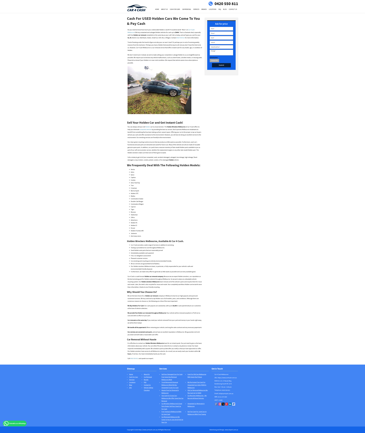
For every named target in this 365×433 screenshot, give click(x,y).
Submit (221, 65)
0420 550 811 (226, 3)
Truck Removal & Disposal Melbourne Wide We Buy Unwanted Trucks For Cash (170, 385)
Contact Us (233, 9)
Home (157, 9)
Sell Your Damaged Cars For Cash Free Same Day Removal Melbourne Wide (171, 377)
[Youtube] (226, 404)
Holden (147, 127)
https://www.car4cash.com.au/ (148, 430)
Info (130, 388)
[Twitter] (223, 404)
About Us (164, 9)
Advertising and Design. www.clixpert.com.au (223, 430)
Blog (225, 9)
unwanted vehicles (146, 129)
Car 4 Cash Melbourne (221, 374)
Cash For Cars (175, 9)
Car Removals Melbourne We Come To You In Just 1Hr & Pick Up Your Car (172, 419)
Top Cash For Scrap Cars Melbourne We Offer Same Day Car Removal (172, 398)
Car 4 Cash (136, 9)
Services (196, 9)
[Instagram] (219, 404)
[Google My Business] (233, 404)
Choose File (214, 60)
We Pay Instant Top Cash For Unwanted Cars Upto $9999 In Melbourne (197, 385)
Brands (204, 9)
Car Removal (186, 9)
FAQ (219, 9)
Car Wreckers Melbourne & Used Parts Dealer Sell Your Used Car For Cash (171, 406)
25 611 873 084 (222, 397)
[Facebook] (216, 404)
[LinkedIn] (230, 404)
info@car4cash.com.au (226, 394)
